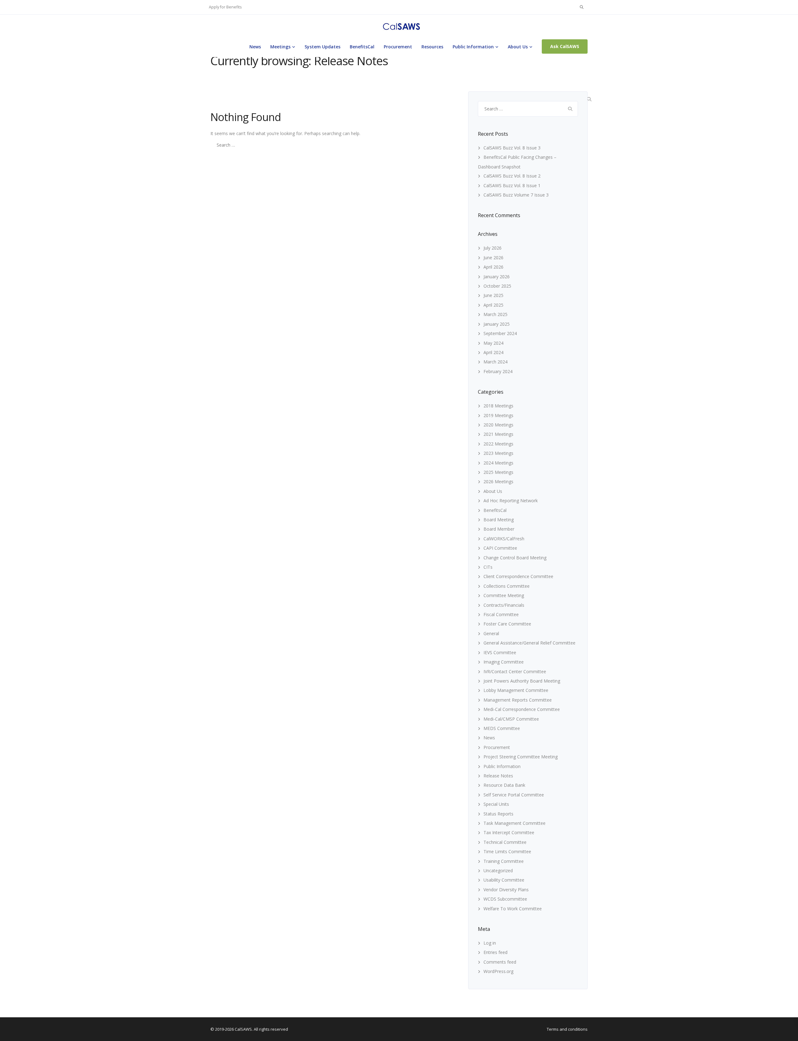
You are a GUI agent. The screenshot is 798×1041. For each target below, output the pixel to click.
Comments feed (499, 962)
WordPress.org (498, 971)
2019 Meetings (498, 415)
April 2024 (493, 352)
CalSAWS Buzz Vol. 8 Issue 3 (512, 148)
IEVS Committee (499, 652)
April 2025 (493, 305)
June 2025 (493, 295)
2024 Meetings (498, 463)
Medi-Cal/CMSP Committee (511, 719)
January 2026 (496, 277)
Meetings (280, 47)
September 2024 (500, 333)
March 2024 (495, 362)
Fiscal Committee (501, 614)
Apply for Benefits (225, 7)
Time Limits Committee (507, 851)
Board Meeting (498, 520)
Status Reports (498, 814)
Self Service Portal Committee (513, 795)
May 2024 (493, 343)
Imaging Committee (503, 662)
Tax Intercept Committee (508, 832)
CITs (488, 567)
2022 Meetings (498, 444)
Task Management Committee (514, 823)
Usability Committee (503, 880)
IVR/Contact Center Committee (514, 671)
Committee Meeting (503, 595)
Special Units (496, 804)
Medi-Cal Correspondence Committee (521, 709)
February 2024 (497, 371)
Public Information (473, 47)
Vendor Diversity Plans (506, 890)
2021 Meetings (498, 434)
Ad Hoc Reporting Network (510, 500)
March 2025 (495, 314)
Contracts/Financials (503, 605)
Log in (489, 943)
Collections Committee (506, 586)
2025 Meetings (498, 472)
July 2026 (492, 248)
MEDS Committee (501, 728)
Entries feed (495, 952)
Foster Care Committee (507, 624)
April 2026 (493, 267)
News (255, 47)
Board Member (498, 529)
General (491, 633)
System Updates (322, 47)
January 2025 (496, 324)
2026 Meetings (498, 481)
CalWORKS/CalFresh (503, 539)
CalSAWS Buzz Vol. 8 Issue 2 (512, 176)
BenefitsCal (362, 47)
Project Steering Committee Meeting (520, 757)
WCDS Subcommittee (505, 899)
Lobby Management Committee (515, 690)
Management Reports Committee (517, 700)
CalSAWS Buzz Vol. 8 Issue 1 (512, 185)
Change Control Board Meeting (514, 558)
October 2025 (497, 286)
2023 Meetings (498, 453)
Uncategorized (498, 870)
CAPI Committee (500, 548)
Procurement (398, 47)
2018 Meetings (498, 406)
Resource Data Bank (504, 785)
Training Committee (503, 861)
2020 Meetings (498, 425)
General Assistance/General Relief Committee (529, 643)
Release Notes (498, 776)
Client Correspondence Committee (518, 576)
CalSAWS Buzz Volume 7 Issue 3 (516, 195)
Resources (432, 47)
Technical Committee (504, 842)
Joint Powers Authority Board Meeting (521, 681)
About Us (518, 47)
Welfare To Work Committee (512, 909)
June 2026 (493, 257)
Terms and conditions (567, 1029)
